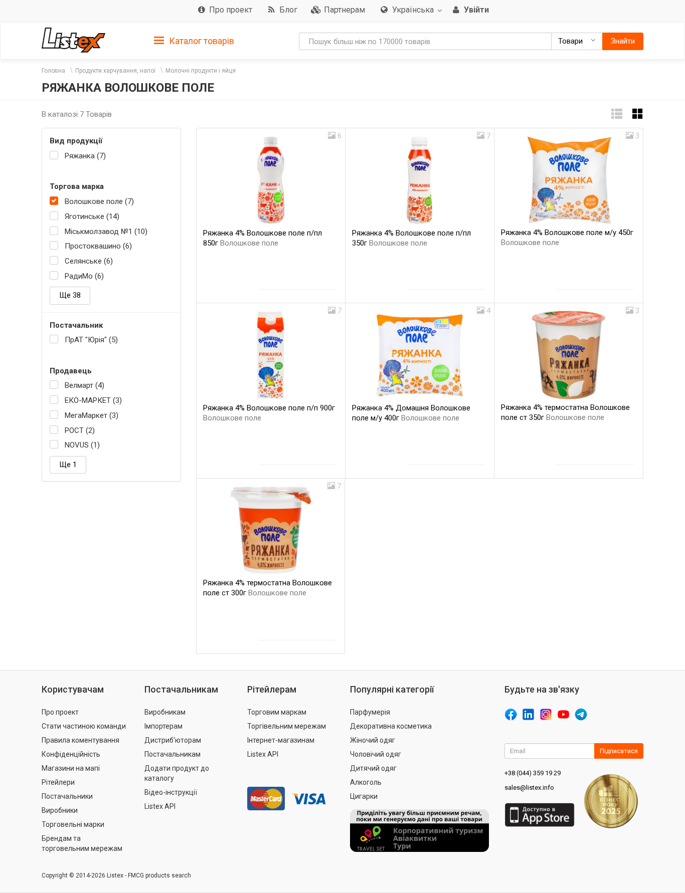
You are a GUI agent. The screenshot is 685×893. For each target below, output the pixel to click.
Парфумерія (370, 712)
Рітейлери (58, 782)
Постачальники (67, 796)
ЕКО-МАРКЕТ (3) (93, 400)
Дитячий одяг (373, 768)
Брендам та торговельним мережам (82, 843)
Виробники (60, 810)
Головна (53, 70)
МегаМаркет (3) (91, 415)
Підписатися (619, 751)
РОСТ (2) (80, 430)
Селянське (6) (89, 261)
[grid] (637, 114)
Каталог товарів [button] (200, 41)
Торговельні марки (73, 824)
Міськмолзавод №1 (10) (106, 231)
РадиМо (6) (84, 276)
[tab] (194, 40)
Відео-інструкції (170, 792)
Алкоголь (366, 782)
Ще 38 (70, 295)
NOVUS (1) (82, 445)
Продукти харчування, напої (115, 70)
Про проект (60, 712)
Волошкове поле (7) (99, 201)
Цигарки (364, 796)
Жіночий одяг (372, 740)
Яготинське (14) (92, 216)
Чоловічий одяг (375, 754)
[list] (616, 114)
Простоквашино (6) (98, 246)
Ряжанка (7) (85, 155)
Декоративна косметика (391, 726)
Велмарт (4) (84, 385)
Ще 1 (68, 464)
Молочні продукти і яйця (200, 70)
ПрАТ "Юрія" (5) (91, 339)
